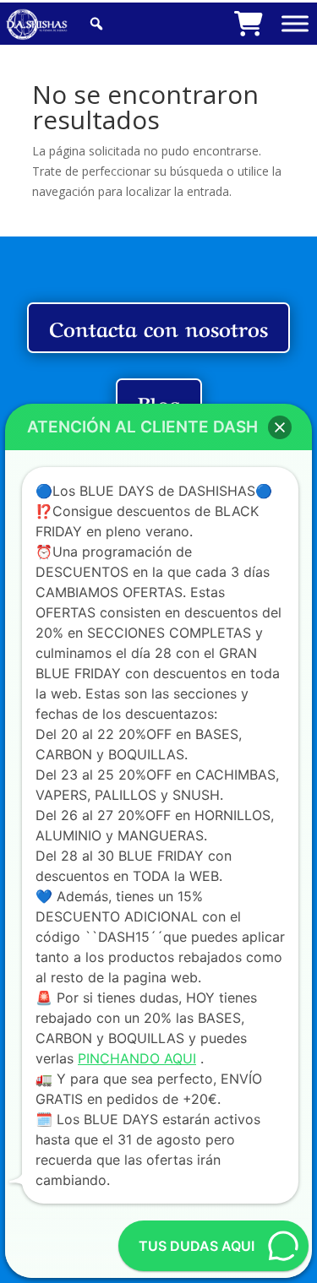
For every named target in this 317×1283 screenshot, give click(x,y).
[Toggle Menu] (295, 23)
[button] (280, 427)
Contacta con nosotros (158, 327)
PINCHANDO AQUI (137, 1058)
